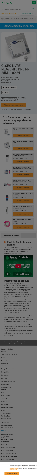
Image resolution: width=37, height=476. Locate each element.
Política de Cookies (21, 466)
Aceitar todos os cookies (12, 473)
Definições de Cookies (14, 468)
